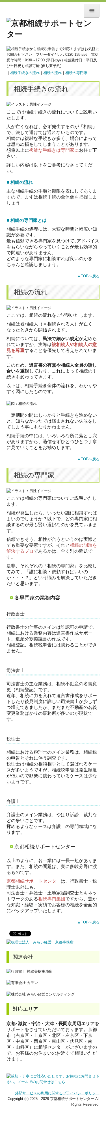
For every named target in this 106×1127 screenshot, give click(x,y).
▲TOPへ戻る (88, 276)
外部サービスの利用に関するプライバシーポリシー (57, 1093)
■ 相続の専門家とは (27, 220)
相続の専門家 (76, 73)
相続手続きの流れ (25, 73)
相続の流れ (52, 73)
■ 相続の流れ (20, 182)
